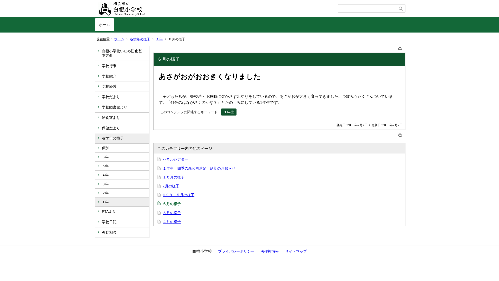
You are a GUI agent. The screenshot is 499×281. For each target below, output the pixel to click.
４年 (105, 175)
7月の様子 (171, 186)
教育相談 (109, 232)
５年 (105, 166)
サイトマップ (296, 251)
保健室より (111, 128)
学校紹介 (109, 76)
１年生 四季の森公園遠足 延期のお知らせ (199, 168)
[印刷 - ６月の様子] (400, 47)
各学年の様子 (140, 39)
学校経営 (109, 86)
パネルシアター (175, 159)
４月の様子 (172, 222)
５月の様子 (172, 213)
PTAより (109, 211)
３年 (105, 184)
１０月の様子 (174, 177)
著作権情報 (270, 251)
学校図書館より (114, 107)
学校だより (111, 97)
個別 (105, 148)
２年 (105, 193)
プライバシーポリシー (236, 251)
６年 (105, 157)
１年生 (229, 112)
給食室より (111, 118)
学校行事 (109, 66)
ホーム (104, 25)
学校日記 (109, 222)
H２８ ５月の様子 (178, 195)
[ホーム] (216, 8)
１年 (159, 39)
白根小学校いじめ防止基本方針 (122, 53)
